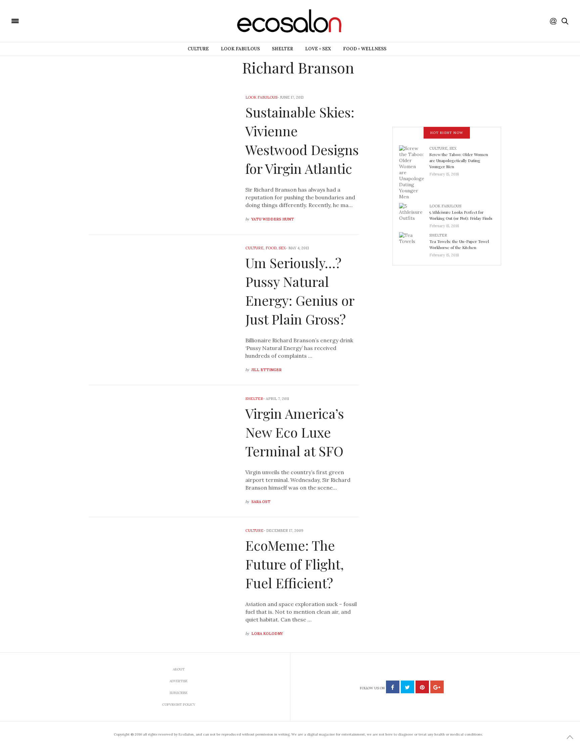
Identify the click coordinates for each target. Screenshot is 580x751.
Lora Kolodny (267, 633)
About (179, 669)
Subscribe (179, 693)
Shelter (282, 49)
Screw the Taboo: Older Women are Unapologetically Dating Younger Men (458, 160)
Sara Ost (261, 501)
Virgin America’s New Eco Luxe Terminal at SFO (294, 432)
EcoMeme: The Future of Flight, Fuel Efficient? (294, 564)
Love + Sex (318, 49)
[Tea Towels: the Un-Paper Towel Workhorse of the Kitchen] (414, 243)
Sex (282, 248)
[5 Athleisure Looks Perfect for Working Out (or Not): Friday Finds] (414, 214)
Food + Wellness (364, 49)
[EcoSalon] (55, 20)
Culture (198, 49)
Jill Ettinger (266, 369)
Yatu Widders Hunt (272, 219)
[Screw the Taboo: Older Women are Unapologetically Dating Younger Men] (414, 172)
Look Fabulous (240, 49)
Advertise (179, 681)
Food (271, 248)
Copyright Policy (178, 704)
